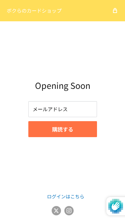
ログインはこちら (65, 196)
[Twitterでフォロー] (56, 210)
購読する (62, 129)
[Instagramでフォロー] (69, 210)
